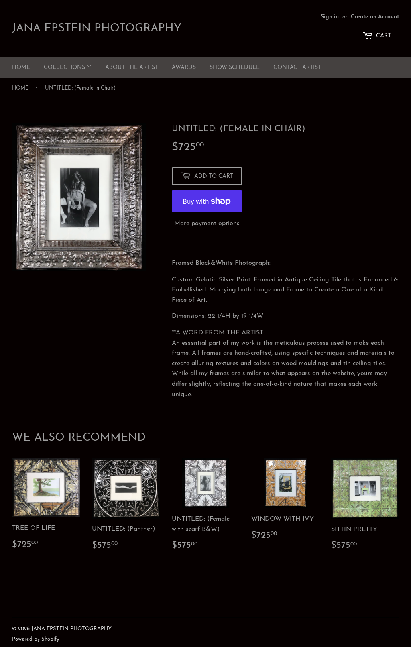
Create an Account (375, 17)
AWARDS (184, 68)
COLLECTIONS (65, 68)
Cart (382, 36)
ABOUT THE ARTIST (131, 68)
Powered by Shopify (35, 639)
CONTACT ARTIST (297, 68)
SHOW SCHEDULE (235, 68)
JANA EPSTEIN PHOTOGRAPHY (96, 28)
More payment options (207, 223)
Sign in (330, 17)
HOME (21, 68)
